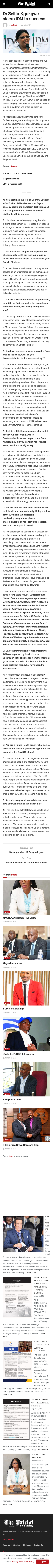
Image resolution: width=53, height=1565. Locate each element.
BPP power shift (12, 1099)
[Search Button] (49, 4)
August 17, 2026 (10, 1013)
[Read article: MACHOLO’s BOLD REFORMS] (26, 897)
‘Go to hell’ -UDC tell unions (18, 1054)
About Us (6, 1545)
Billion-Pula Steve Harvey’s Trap (20, 1145)
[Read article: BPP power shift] (26, 1079)
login (11, 1156)
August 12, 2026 (10, 1103)
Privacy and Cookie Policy (23, 1561)
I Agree (42, 1561)
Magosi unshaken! (11, 178)
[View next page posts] (29, 191)
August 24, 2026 (10, 922)
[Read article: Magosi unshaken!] (26, 943)
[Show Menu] (4, 4)
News (7, 912)
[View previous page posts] (24, 191)
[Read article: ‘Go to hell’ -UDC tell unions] (26, 1034)
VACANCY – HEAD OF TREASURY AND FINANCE (40, 1402)
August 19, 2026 (10, 967)
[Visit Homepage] (26, 4)
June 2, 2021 (26, 24)
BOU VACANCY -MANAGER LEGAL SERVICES (42, 1344)
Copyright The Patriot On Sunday (21, 1531)
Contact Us (38, 1545)
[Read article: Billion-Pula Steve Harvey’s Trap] (26, 1125)
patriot (14, 24)
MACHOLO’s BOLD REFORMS (17, 173)
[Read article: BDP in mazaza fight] (26, 988)
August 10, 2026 (10, 1149)
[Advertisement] (26, 1184)
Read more (31, 1272)
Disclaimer (27, 1545)
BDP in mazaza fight (12, 183)
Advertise (16, 1545)
